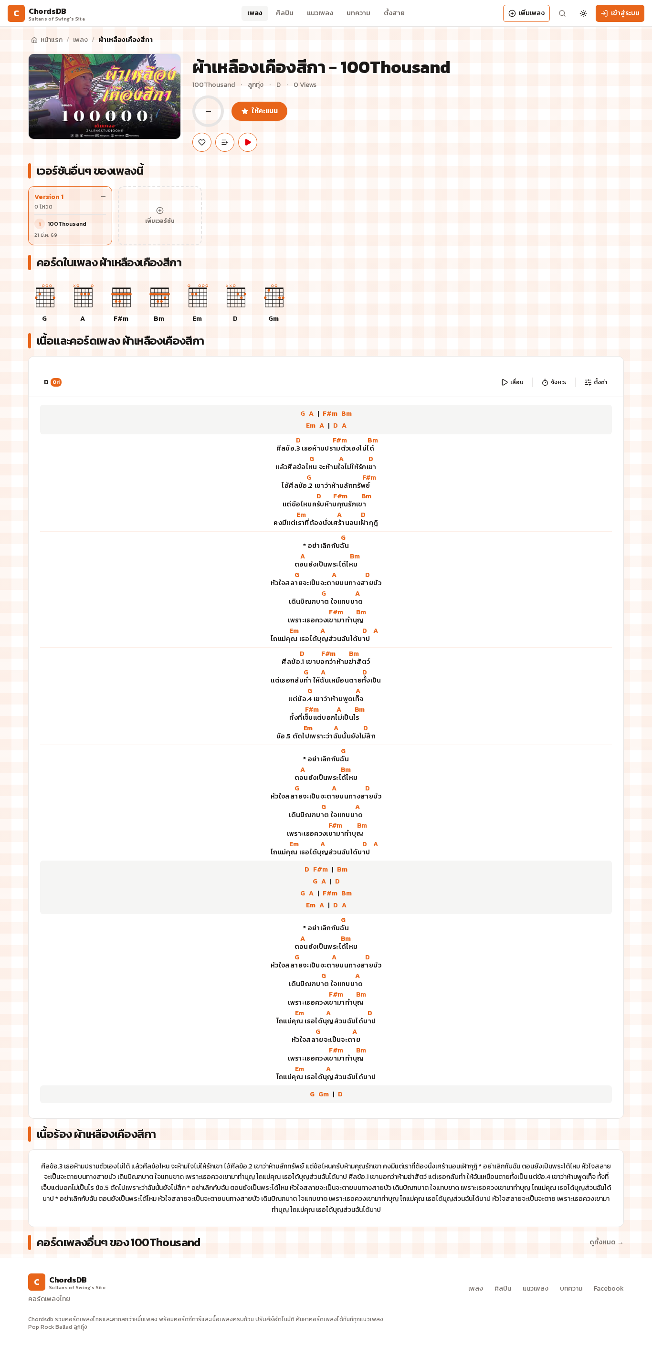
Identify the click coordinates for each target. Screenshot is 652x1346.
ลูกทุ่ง (255, 85)
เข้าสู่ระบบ (625, 13)
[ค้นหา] (562, 13)
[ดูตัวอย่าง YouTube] (247, 142)
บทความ (358, 13)
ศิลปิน (285, 13)
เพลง (255, 13)
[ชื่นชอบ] (201, 142)
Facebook (609, 1288)
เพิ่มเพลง (532, 13)
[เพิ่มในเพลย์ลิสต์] (224, 142)
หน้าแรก (52, 40)
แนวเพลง (320, 13)
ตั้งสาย (394, 13)
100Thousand (213, 85)
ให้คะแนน (265, 111)
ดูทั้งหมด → (606, 1242)
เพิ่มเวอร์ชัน (160, 221)
